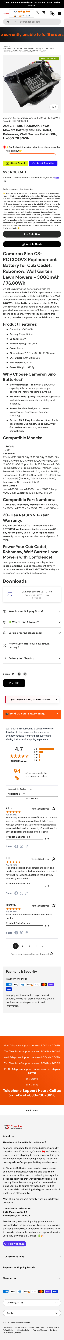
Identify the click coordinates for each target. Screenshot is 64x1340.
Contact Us (8, 1327)
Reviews (53, 1330)
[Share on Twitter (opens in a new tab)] (21, 846)
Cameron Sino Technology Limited (19, 118)
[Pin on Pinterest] (25, 674)
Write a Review (32, 798)
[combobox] (32, 22)
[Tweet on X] (13, 674)
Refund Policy (8, 1330)
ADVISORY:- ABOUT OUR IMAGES (32, 699)
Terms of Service (40, 1330)
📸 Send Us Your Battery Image (25, 713)
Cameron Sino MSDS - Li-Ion (37, 591)
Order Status (20, 1327)
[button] (43, 12)
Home (5, 46)
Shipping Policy (23, 1330)
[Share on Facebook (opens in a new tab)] (16, 846)
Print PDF (14, 683)
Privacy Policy (53, 1327)
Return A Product (36, 1327)
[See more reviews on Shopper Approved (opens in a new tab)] (26, 846)
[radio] (45, 749)
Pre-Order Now (32, 234)
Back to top (32, 1110)
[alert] (32, 699)
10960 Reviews (21, 761)
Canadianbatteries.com (20, 1322)
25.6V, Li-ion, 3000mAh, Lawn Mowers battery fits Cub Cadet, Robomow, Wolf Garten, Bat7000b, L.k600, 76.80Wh (29, 49)
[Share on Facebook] (19, 674)
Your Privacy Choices (12, 1333)
